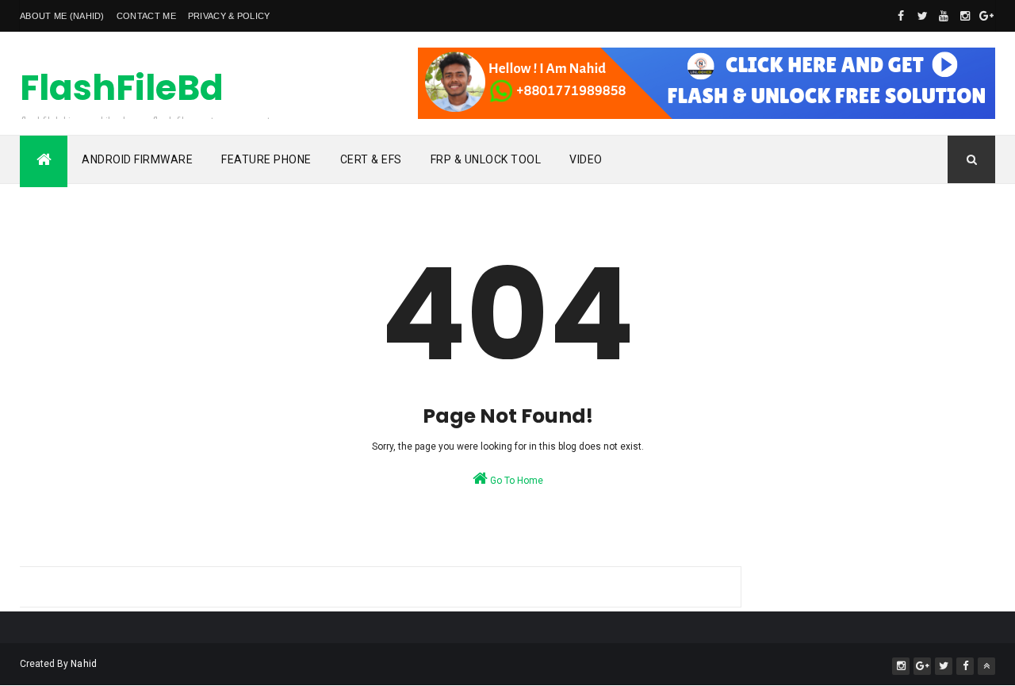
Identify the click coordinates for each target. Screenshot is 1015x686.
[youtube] (943, 16)
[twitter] (922, 16)
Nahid (84, 663)
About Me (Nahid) (62, 16)
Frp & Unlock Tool (486, 159)
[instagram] (965, 16)
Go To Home (515, 480)
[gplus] (986, 16)
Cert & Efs (371, 159)
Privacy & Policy (229, 16)
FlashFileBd (122, 87)
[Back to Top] (986, 666)
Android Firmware (137, 159)
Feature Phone (266, 159)
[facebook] (901, 16)
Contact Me (146, 16)
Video (586, 159)
